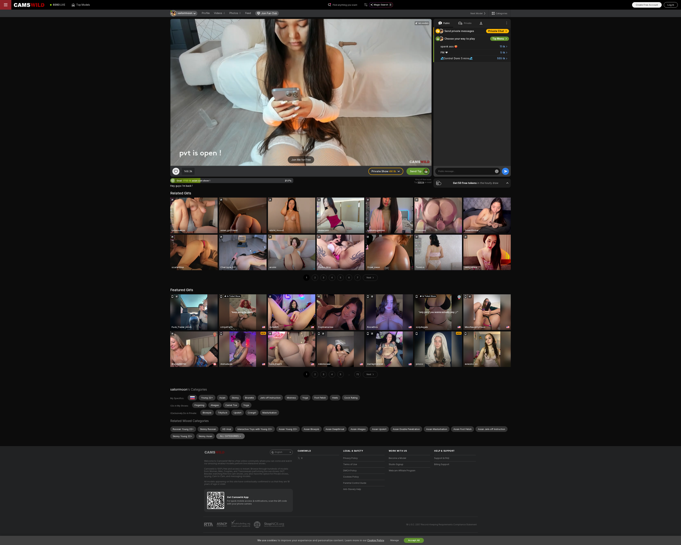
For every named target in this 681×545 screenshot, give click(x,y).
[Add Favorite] (175, 171)
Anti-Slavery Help (352, 489)
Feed (248, 13)
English (278, 452)
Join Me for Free (301, 159)
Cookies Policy (351, 477)
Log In (671, 5)
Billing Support (441, 464)
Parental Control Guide (354, 483)
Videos (219, 13)
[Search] (365, 4)
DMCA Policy (350, 470)
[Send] (505, 171)
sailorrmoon (178, 389)
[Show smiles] (497, 171)
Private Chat (496, 31)
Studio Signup (396, 464)
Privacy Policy (350, 458)
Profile (206, 13)
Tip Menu (498, 38)
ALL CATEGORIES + (230, 436)
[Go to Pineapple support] (257, 524)
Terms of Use (350, 464)
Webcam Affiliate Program (402, 470)
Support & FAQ (441, 458)
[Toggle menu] (5, 5)
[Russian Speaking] (192, 397)
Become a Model (397, 458)
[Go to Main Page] (29, 5)
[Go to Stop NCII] (274, 524)
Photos (235, 13)
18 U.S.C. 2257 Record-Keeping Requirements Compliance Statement (441, 524)
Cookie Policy (375, 540)
